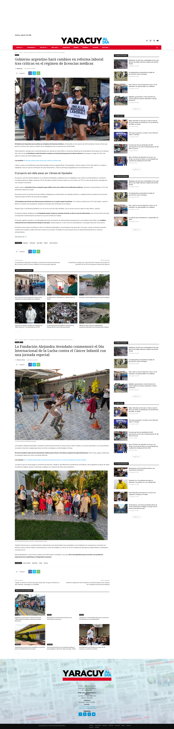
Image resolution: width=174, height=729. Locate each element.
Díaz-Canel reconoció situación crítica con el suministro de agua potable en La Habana (28, 298)
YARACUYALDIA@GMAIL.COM (87, 708)
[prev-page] (16, 331)
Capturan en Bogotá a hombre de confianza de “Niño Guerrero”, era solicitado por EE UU (28, 326)
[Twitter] (154, 40)
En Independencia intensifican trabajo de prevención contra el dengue (142, 73)
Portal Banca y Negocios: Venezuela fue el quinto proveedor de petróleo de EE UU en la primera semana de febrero (89, 263)
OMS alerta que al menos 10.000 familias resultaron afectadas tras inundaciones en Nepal (94, 326)
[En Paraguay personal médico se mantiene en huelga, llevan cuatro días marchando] (62, 313)
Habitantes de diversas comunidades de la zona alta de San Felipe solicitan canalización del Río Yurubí (144, 62)
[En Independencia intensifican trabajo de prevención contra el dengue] (121, 76)
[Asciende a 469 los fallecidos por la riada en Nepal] (94, 284)
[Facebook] (146, 40)
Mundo (20, 52)
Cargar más (136, 109)
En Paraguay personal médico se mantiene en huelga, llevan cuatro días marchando (60, 326)
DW (26, 237)
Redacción (19, 68)
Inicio (16, 52)
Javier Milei (39, 243)
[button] (157, 47)
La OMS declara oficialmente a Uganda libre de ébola (61, 298)
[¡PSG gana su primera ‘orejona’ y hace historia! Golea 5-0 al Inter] (121, 136)
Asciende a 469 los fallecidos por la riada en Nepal (94, 297)
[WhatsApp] (38, 73)
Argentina (25, 243)
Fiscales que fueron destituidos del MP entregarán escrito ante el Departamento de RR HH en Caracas (144, 146)
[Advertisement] (54, 12)
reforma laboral (53, 243)
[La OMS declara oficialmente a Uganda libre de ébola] (62, 284)
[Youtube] (157, 40)
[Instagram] (150, 40)
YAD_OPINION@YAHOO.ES (87, 706)
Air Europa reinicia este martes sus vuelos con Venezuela (42, 160)
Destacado (32, 243)
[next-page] (19, 331)
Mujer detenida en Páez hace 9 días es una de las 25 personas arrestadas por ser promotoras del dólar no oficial (143, 122)
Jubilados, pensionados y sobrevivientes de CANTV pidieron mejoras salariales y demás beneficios (143, 98)
